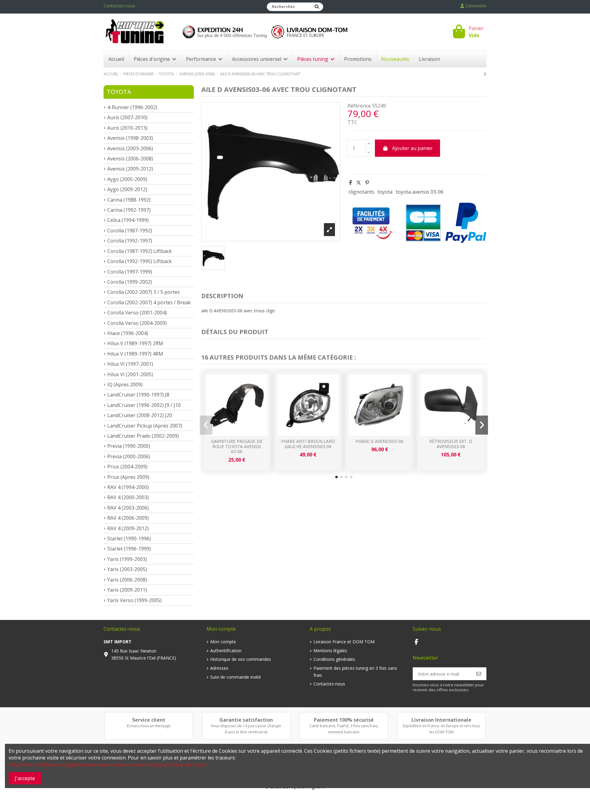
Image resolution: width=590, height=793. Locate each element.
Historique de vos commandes (240, 659)
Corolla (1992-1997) (129, 240)
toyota (384, 191)
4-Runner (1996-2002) (132, 107)
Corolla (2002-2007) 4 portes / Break (149, 302)
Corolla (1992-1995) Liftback (139, 261)
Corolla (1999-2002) (129, 281)
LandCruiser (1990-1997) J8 (138, 394)
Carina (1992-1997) (129, 210)
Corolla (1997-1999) (129, 271)
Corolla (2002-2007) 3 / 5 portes (143, 292)
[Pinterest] (367, 182)
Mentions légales (330, 650)
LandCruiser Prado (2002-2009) (143, 435)
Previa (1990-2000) (128, 446)
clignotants (361, 191)
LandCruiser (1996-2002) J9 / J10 (144, 405)
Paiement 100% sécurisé (344, 719)
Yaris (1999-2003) (127, 559)
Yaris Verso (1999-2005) (134, 600)
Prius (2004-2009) (127, 466)
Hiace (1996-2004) (127, 333)
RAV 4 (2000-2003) (128, 497)
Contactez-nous (119, 6)
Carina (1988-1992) (129, 199)
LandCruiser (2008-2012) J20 (139, 415)
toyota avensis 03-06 (419, 191)
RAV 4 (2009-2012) (128, 528)
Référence (359, 105)
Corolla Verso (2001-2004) (137, 312)
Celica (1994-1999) (128, 220)
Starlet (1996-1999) (129, 548)
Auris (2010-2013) (127, 127)
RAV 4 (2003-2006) (128, 507)
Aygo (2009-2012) (127, 189)
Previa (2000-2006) (128, 456)
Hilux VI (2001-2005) (130, 374)
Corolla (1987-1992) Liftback (139, 251)
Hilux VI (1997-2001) (130, 364)
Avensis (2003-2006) (130, 148)
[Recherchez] (316, 6)
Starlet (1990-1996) (129, 538)
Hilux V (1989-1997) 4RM (135, 353)
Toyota (119, 92)
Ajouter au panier (412, 148)
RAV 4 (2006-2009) (128, 518)
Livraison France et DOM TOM (344, 642)
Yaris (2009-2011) (127, 589)
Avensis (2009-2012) (130, 168)
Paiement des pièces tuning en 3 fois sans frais (355, 671)
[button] (336, 477)
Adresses (219, 668)
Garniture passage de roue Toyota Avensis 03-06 (236, 446)
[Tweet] (358, 182)
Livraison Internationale (441, 719)
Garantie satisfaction (246, 719)
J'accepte (25, 778)
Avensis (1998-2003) (130, 138)
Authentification (226, 650)
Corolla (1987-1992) (129, 230)
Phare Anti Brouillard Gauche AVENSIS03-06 (308, 443)
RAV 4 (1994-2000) (128, 487)
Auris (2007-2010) (127, 117)
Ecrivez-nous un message (149, 725)
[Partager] (350, 182)
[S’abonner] (478, 674)
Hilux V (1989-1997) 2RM (135, 343)
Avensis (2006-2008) (130, 158)
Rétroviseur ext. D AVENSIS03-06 (450, 443)
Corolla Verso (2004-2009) (137, 323)
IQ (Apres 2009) (125, 384)
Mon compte (223, 642)
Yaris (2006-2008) (127, 579)
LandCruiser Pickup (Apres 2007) (144, 425)
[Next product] (484, 74)
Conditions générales (334, 659)
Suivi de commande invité (235, 677)
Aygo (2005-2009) (127, 179)
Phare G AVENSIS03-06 (379, 441)
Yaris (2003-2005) (127, 569)
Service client (148, 719)
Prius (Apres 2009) (128, 477)
